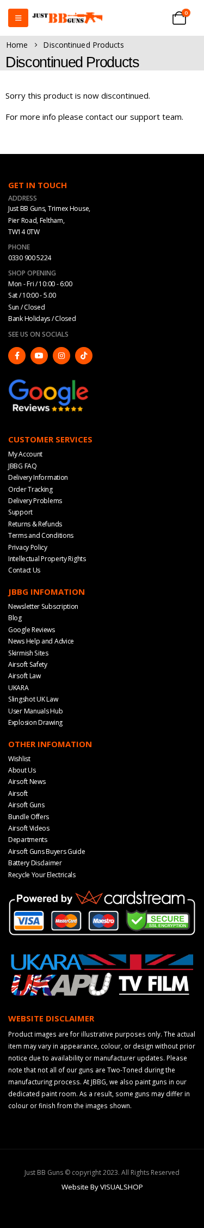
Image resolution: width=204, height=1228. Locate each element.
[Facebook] (17, 355)
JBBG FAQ (22, 466)
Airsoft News (26, 781)
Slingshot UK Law (33, 699)
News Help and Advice (41, 641)
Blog (15, 617)
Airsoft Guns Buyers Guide (46, 851)
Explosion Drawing (35, 722)
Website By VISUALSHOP (102, 1187)
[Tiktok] (83, 355)
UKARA (18, 687)
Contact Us (24, 570)
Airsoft (18, 793)
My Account (25, 454)
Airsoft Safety (27, 664)
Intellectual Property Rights (47, 558)
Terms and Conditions (40, 535)
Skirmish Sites (28, 653)
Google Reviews (31, 629)
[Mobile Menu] (18, 18)
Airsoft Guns (26, 804)
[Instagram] (61, 355)
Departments (27, 839)
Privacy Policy (27, 547)
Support (20, 512)
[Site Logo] (67, 18)
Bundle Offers (28, 816)
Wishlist (19, 758)
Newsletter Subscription (43, 606)
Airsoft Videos (29, 828)
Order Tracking (30, 489)
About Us (22, 770)
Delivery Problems (35, 500)
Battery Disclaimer (35, 862)
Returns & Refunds (35, 524)
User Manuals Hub (35, 711)
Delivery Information (38, 477)
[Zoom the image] (49, 382)
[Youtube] (39, 355)
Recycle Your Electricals (42, 874)
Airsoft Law (24, 675)
